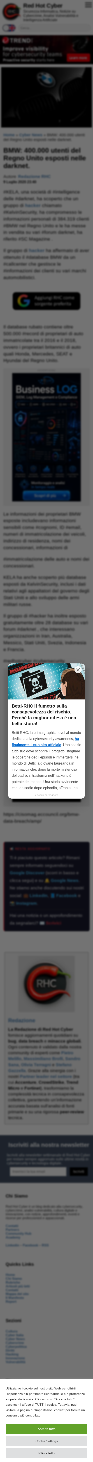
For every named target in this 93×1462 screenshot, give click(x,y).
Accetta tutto (47, 1429)
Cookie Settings (46, 1441)
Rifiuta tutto (46, 1453)
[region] (46, 1420)
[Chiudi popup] (78, 669)
